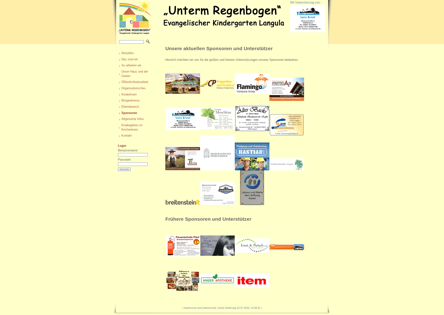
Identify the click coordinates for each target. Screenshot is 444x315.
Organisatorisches (133, 88)
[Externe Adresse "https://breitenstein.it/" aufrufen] (182, 204)
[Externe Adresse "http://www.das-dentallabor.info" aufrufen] (252, 262)
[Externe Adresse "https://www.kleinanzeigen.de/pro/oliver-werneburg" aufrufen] (217, 204)
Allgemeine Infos (132, 119)
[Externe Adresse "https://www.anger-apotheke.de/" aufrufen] (217, 296)
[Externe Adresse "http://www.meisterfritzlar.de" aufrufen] (286, 100)
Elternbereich (130, 106)
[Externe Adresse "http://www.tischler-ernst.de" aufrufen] (182, 134)
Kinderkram (129, 94)
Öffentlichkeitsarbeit (134, 82)
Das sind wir (129, 59)
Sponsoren (129, 113)
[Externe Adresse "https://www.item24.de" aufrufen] (252, 296)
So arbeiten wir (131, 65)
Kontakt (126, 135)
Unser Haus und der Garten (134, 74)
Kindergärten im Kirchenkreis (131, 127)
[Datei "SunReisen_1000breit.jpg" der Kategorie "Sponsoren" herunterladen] (286, 134)
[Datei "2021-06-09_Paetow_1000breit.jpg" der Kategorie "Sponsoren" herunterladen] (217, 100)
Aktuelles (127, 53)
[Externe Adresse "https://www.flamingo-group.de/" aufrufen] (252, 100)
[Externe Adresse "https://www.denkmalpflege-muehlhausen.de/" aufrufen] (217, 169)
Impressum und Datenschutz (200, 307)
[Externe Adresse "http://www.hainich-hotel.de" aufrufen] (182, 296)
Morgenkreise (130, 100)
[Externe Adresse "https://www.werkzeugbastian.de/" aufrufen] (252, 169)
